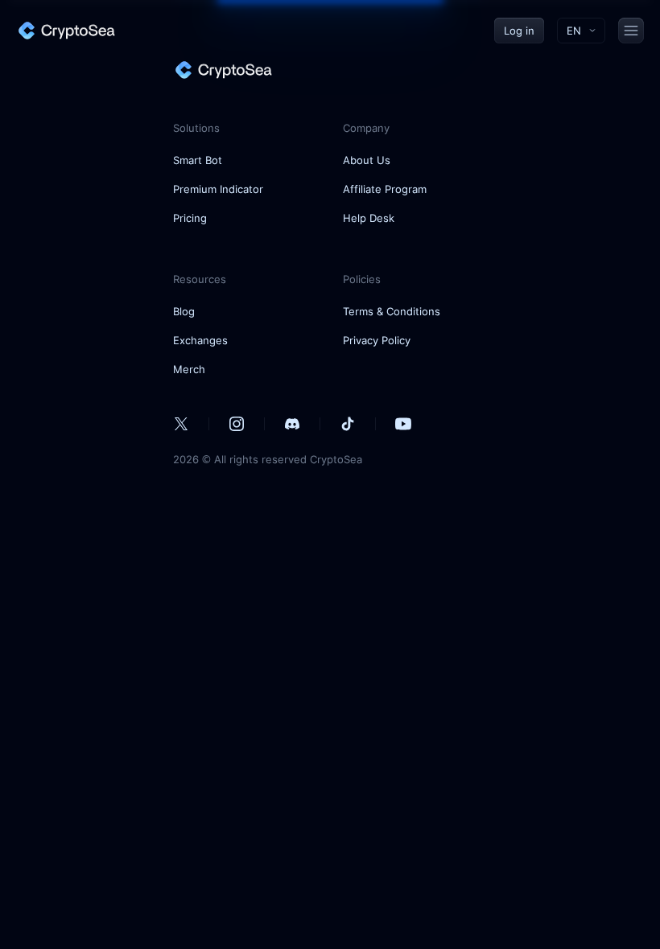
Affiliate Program (385, 189)
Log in (519, 30)
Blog (184, 311)
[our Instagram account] (237, 424)
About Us (366, 160)
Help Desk (368, 218)
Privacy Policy (376, 340)
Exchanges (200, 340)
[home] (66, 30)
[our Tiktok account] (348, 424)
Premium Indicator (218, 189)
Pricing (190, 218)
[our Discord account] (292, 424)
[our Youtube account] (403, 424)
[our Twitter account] (181, 424)
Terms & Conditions (391, 311)
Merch (189, 369)
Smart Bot (197, 160)
